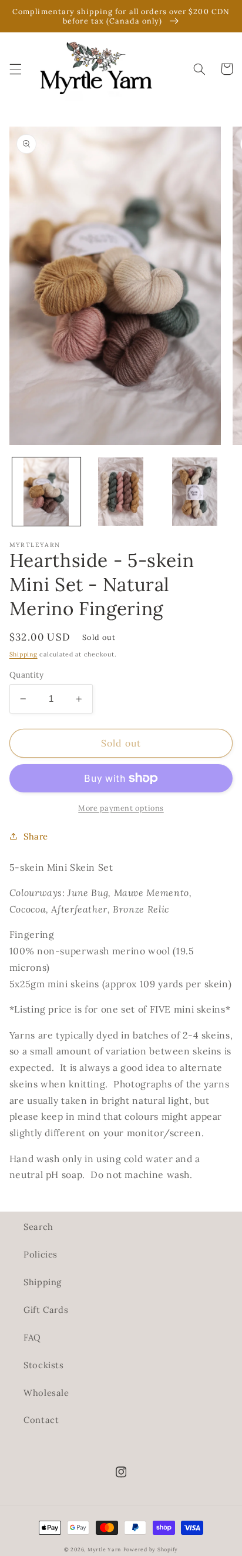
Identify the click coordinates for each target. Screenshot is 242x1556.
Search (38, 1226)
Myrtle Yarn (104, 1549)
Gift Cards (45, 1309)
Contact (41, 1419)
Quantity (26, 674)
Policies (40, 1254)
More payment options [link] (121, 807)
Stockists (43, 1365)
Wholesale (46, 1392)
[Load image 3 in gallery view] (195, 491)
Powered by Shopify (150, 1549)
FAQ (32, 1337)
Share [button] (35, 836)
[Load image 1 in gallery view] (46, 491)
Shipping (23, 654)
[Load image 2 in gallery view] (120, 491)
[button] (15, 68)
